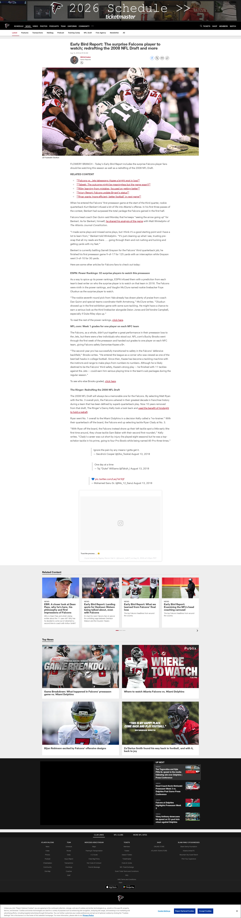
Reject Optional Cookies (184, 911)
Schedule (69, 846)
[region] (120, 911)
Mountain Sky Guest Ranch (189, 855)
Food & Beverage (94, 867)
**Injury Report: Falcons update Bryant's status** (103, 192)
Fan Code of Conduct (94, 863)
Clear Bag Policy (94, 859)
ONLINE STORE (159, 846)
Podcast (47, 859)
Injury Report (69, 859)
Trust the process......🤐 (90, 553)
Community (47, 867)
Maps (94, 846)
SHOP (159, 842)
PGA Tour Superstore (189, 859)
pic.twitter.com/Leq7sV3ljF (110, 478)
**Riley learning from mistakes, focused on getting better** (108, 188)
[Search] (201, 26)
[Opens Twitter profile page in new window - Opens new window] (81, 62)
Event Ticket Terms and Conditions (127, 871)
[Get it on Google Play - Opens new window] (129, 888)
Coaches (69, 871)
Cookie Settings (164, 911)
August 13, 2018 (140, 453)
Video (47, 851)
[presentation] (198, 631)
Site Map (47, 871)
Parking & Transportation (94, 851)
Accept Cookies (205, 911)
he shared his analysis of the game (124, 221)
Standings (68, 867)
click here (117, 319)
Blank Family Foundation (188, 846)
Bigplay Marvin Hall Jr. (107, 558)
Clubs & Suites (127, 863)
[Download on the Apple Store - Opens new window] (111, 887)
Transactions (69, 863)
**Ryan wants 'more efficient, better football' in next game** (109, 196)
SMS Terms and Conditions (126, 879)
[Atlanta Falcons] (120, 898)
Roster (69, 851)
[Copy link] (167, 58)
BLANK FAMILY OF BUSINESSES (189, 842)
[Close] (237, 911)
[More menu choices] (93, 26)
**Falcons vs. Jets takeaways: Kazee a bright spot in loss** (108, 180)
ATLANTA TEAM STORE (159, 851)
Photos (47, 855)
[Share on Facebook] (152, 59)
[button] (117, 630)
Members (127, 846)
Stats (69, 855)
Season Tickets (127, 855)
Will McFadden (85, 57)
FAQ (126, 875)
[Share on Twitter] (157, 59)
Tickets (126, 851)
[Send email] (162, 59)
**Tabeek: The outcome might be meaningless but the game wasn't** (113, 184)
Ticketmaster (127, 859)
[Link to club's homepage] (7, 26)
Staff (68, 875)
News (47, 846)
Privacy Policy (88, 915)
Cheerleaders (47, 863)
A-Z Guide (94, 855)
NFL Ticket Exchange (127, 867)
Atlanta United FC (189, 851)
